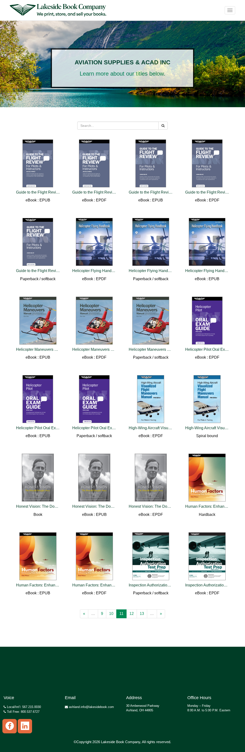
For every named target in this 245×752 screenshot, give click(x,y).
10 (111, 614)
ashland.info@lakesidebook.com (91, 707)
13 (142, 614)
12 (131, 614)
